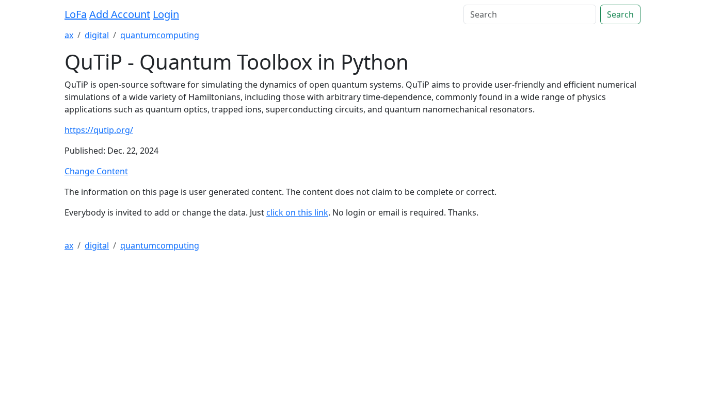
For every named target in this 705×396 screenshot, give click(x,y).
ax (69, 35)
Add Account (119, 14)
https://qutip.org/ (99, 130)
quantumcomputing (159, 35)
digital (97, 35)
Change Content (96, 171)
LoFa (76, 14)
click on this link (297, 212)
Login (166, 14)
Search (620, 14)
